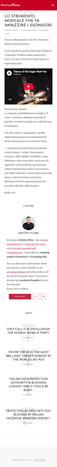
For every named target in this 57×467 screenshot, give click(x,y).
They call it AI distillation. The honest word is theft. (28, 331)
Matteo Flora (12, 30)
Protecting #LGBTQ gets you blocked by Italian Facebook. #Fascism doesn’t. (28, 415)
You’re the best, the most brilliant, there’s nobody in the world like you (28, 356)
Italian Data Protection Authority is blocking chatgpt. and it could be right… (28, 385)
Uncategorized (29, 30)
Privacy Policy (39, 460)
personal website (16, 272)
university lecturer (35, 244)
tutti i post (20, 297)
